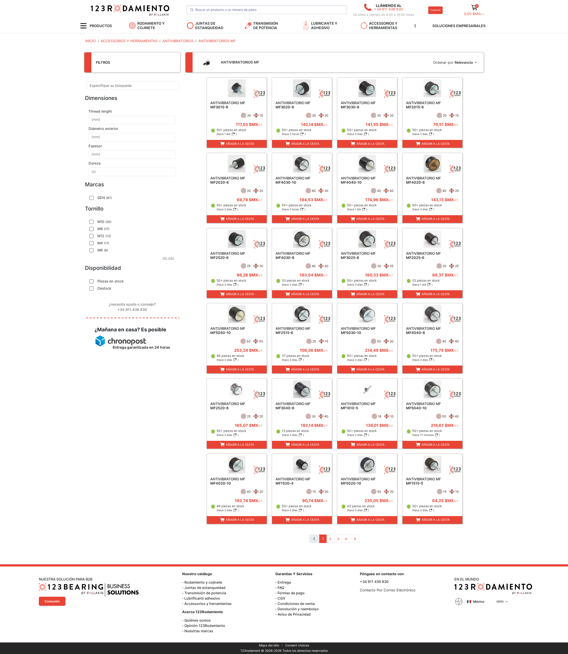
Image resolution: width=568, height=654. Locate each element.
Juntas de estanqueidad (204, 587)
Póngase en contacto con (382, 574)
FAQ (281, 587)
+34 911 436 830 (388, 9)
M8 (103, 229)
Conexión (435, 10)
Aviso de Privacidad (294, 614)
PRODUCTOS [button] (101, 26)
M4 (103, 243)
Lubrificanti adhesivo (202, 598)
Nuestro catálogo (197, 574)
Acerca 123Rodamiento (202, 612)
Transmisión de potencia (205, 593)
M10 (104, 221)
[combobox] (132, 120)
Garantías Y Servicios (293, 574)
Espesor (95, 146)
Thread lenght (100, 111)
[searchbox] (132, 120)
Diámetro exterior (103, 128)
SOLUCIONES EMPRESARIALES (458, 26)
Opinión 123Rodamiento (204, 625)
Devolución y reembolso (298, 609)
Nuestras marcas (198, 631)
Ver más (168, 258)
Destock (104, 288)
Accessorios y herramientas (208, 603)
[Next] (355, 539)
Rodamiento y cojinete (203, 582)
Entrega (284, 582)
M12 (104, 236)
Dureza (95, 163)
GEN (104, 197)
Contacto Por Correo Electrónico (388, 590)
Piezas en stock (110, 281)
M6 (102, 250)
